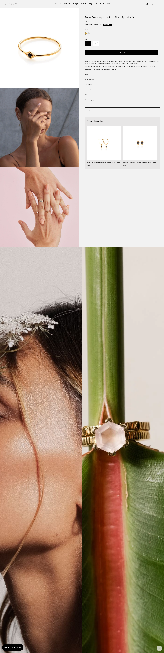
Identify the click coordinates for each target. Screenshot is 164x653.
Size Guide (88, 90)
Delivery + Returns (90, 95)
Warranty (87, 110)
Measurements (89, 80)
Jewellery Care (89, 105)
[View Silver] (88, 33)
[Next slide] (155, 121)
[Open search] (142, 3)
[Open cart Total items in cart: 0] (157, 3)
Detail (86, 75)
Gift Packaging (89, 100)
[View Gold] (86, 33)
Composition (88, 85)
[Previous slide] (149, 121)
